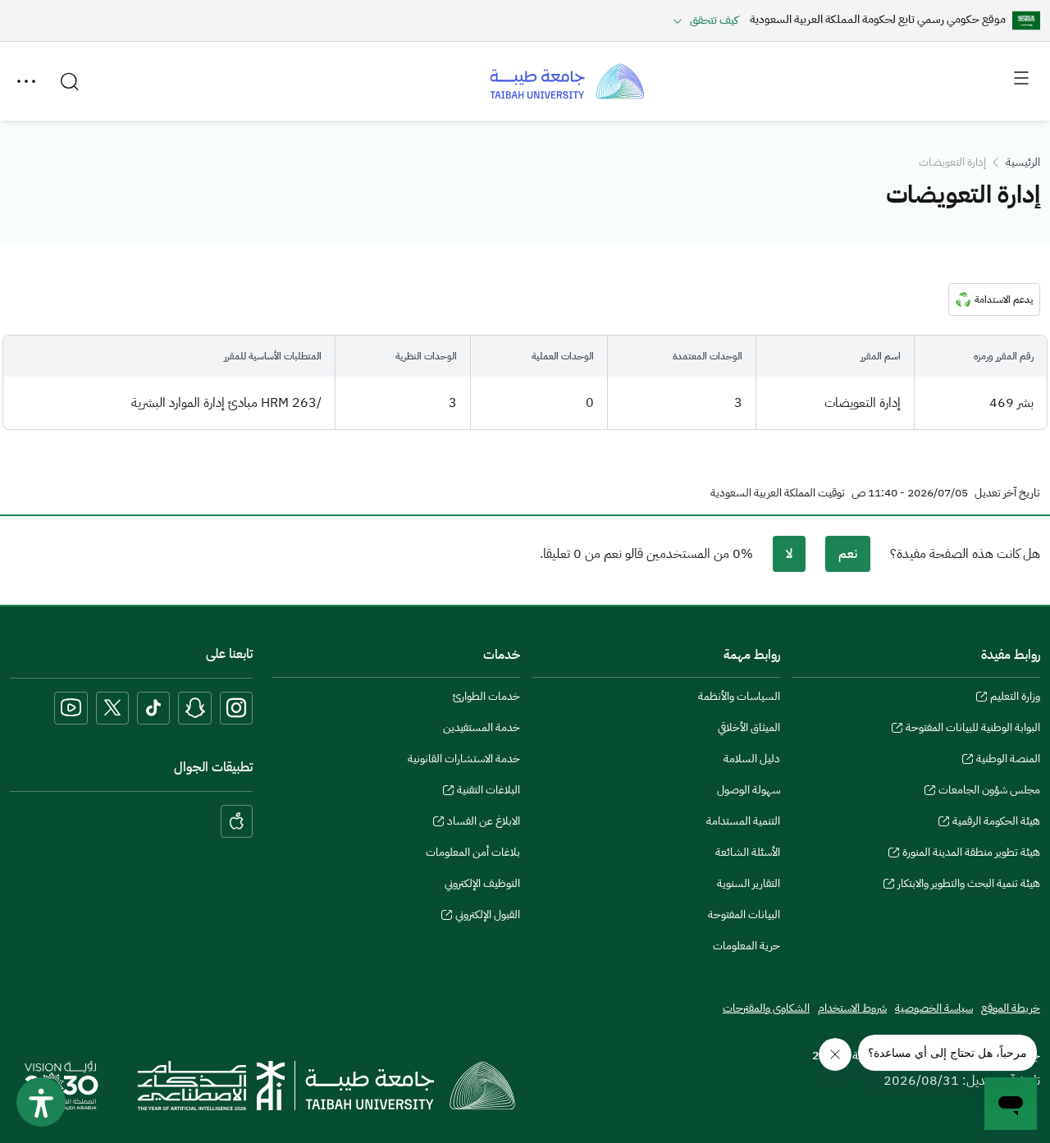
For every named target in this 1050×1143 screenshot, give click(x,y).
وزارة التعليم (1015, 698)
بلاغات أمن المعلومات (473, 852)
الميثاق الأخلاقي (749, 727)
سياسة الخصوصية (934, 1008)
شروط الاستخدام (852, 1008)
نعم (847, 554)
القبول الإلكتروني (487, 916)
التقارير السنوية (748, 883)
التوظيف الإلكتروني (482, 883)
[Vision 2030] (61, 1085)
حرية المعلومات (746, 945)
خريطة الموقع (1010, 1008)
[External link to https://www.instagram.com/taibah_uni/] (236, 708)
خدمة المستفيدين (481, 727)
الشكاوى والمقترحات (766, 1008)
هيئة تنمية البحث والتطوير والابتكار (968, 885)
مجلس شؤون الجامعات (989, 791)
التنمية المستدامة (743, 821)
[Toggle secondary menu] (26, 81)
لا (789, 554)
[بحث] (70, 81)
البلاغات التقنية (488, 791)
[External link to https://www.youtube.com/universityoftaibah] (71, 708)
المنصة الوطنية (1008, 760)
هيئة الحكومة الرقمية (996, 823)
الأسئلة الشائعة (747, 852)
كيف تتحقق (714, 20)
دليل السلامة (752, 758)
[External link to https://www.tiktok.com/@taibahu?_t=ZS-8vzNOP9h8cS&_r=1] (153, 708)
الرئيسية (1023, 162)
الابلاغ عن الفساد (483, 823)
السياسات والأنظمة (739, 696)
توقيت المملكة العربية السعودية (777, 493)
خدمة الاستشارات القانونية (464, 758)
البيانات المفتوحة (744, 914)
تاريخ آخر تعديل (1007, 493)
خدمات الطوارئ (486, 696)
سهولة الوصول (748, 789)
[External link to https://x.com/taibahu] (112, 708)
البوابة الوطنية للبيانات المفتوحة (973, 729)
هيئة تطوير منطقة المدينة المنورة (971, 854)
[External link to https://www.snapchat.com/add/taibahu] (195, 708)
